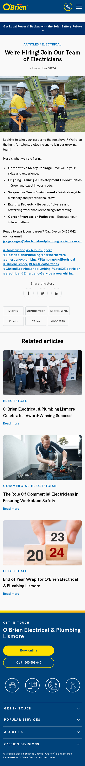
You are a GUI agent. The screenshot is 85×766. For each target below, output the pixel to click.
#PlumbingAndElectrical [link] (56, 259)
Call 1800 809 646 (28, 662)
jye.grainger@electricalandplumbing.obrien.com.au (42, 241)
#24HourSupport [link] (39, 250)
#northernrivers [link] (53, 255)
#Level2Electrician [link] (65, 269)
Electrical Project (36, 310)
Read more (11, 423)
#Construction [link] (14, 250)
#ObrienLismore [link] (15, 264)
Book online (28, 650)
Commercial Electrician (30, 486)
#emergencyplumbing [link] (20, 259)
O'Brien (36, 321)
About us (13, 732)
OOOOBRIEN (58, 321)
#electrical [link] (11, 273)
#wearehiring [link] (63, 273)
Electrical (51, 44)
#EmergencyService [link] (36, 273)
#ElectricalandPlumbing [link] (21, 255)
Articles (31, 44)
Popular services (22, 720)
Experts (13, 321)
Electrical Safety (59, 310)
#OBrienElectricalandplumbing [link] (27, 269)
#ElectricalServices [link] (44, 264)
